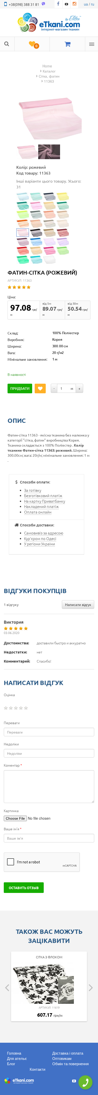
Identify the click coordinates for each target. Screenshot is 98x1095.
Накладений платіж (41, 506)
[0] (32, 44)
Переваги (12, 722)
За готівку (32, 490)
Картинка (11, 810)
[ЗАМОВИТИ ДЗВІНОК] (85, 1082)
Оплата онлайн (38, 512)
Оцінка (9, 694)
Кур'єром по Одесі (40, 538)
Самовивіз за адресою (43, 533)
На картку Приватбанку (44, 501)
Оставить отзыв (24, 887)
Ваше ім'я (13, 828)
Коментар (13, 765)
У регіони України (39, 543)
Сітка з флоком (49, 957)
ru (92, 4)
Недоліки (11, 743)
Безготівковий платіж (43, 495)
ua (86, 4)
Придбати (19, 388)
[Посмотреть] (27, 151)
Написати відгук (78, 604)
